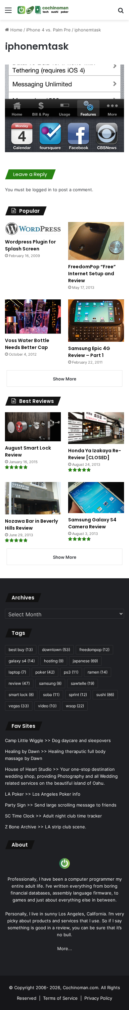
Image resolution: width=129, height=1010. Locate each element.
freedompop (94, 649)
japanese (85, 660)
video (47, 705)
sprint (78, 694)
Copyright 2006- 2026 (37, 987)
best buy (21, 649)
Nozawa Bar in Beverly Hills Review (31, 524)
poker (45, 672)
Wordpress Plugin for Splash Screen (30, 245)
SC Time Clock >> (23, 815)
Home (15, 29)
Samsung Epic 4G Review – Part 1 (89, 352)
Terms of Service (60, 998)
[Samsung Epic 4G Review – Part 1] (96, 320)
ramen (98, 672)
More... (64, 948)
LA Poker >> (18, 794)
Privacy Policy (98, 998)
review (19, 683)
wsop (75, 705)
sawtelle (82, 683)
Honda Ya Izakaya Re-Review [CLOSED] (94, 454)
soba (51, 694)
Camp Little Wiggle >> (28, 740)
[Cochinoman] (43, 10)
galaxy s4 (22, 660)
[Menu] (8, 12)
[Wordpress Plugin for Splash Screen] (33, 229)
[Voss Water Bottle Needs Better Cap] (33, 316)
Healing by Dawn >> (26, 751)
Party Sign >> (19, 805)
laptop (17, 672)
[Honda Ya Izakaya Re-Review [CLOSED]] (96, 428)
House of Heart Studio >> (32, 769)
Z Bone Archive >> (24, 826)
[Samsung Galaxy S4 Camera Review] (96, 497)
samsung (50, 683)
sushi (105, 694)
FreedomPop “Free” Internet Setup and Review (92, 273)
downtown (56, 649)
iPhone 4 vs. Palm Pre (48, 29)
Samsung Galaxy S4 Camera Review (92, 523)
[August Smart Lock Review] (33, 426)
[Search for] (120, 12)
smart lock (21, 694)
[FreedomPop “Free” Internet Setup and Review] (96, 241)
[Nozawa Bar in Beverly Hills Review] (33, 498)
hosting (54, 660)
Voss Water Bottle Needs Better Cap (27, 344)
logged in (42, 189)
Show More (64, 378)
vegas (19, 705)
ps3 (71, 672)
